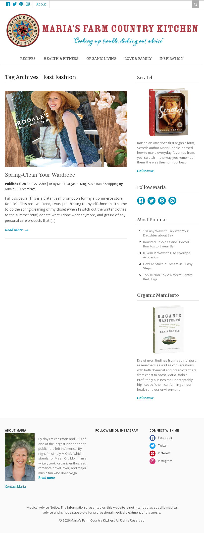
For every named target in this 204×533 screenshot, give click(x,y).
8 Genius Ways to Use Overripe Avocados (166, 255)
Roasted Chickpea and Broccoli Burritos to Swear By (166, 244)
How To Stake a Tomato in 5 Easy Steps (168, 266)
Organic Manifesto (158, 295)
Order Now (145, 171)
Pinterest (162, 201)
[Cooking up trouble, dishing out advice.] (102, 45)
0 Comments (26, 189)
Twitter (151, 201)
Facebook (141, 201)
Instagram (172, 201)
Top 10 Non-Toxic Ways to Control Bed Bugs (168, 277)
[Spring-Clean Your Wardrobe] (66, 120)
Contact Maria (15, 486)
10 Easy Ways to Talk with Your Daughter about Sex (166, 233)
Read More (14, 230)
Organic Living (77, 184)
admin (9, 189)
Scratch (145, 77)
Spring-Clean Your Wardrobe (40, 174)
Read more (46, 478)
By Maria (59, 184)
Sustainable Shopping (103, 184)
